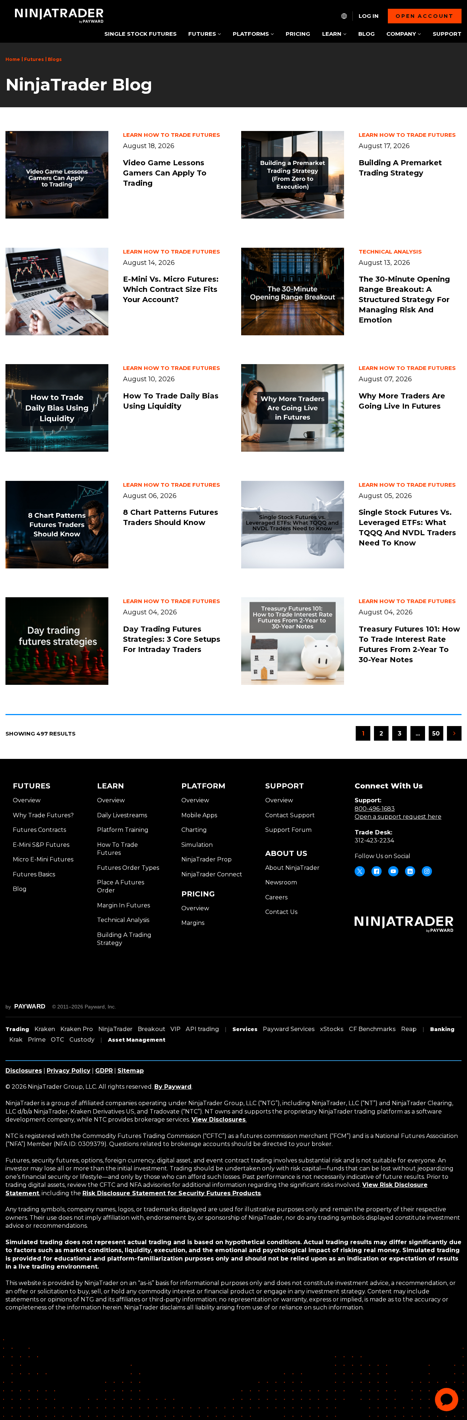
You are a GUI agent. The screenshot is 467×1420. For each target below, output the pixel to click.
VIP (175, 1029)
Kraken (44, 1029)
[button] (204, 34)
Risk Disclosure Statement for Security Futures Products (171, 1193)
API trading (202, 1029)
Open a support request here (398, 816)
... (420, 735)
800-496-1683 (375, 808)
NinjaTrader (115, 1029)
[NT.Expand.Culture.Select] (344, 16)
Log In (369, 16)
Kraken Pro (76, 1029)
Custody (81, 1039)
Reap (409, 1029)
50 (436, 733)
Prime (37, 1039)
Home (12, 59)
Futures (34, 59)
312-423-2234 (374, 840)
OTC (57, 1039)
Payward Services (289, 1029)
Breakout (151, 1029)
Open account (424, 16)
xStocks (332, 1029)
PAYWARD (30, 1006)
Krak (16, 1039)
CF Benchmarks (372, 1029)
